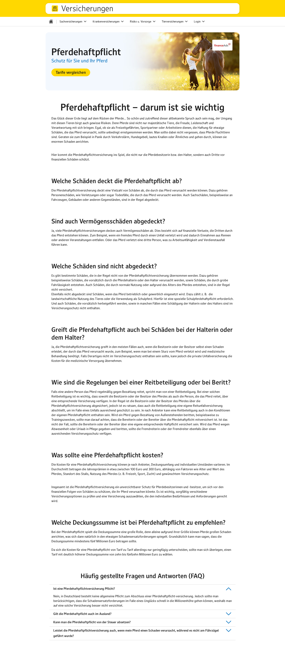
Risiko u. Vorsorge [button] (141, 21)
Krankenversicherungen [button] (106, 21)
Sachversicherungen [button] (71, 21)
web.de (55, 8)
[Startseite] (51, 21)
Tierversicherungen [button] (173, 21)
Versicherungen (87, 8)
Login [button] (197, 21)
